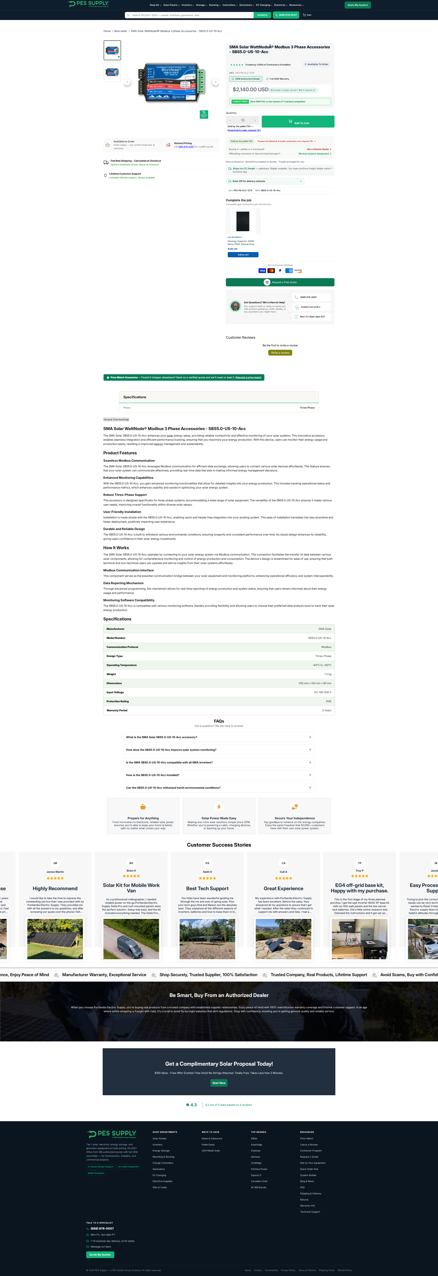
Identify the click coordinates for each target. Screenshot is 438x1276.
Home (107, 31)
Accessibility (271, 1270)
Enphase (255, 1150)
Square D (256, 1175)
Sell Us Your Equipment (312, 1163)
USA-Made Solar (211, 1150)
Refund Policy (345, 1270)
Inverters (187, 5)
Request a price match (248, 377)
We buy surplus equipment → (315, 153)
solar (170, 435)
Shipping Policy (327, 1270)
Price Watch (306, 1138)
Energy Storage (161, 1150)
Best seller (121, 31)
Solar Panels (170, 5)
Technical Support (310, 1211)
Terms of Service (307, 1270)
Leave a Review (309, 1144)
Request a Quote (309, 1156)
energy (158, 444)
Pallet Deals (208, 1144)
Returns (304, 1199)
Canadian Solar (259, 1181)
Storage (200, 5)
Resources (295, 5)
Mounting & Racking (163, 1156)
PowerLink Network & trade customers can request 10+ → (287, 141)
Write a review (280, 352)
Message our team (101, 1246)
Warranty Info (307, 1205)
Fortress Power (259, 1169)
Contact (258, 1270)
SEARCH (262, 15)
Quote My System (358, 5)
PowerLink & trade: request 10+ (244, 130)
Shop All (154, 5)
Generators (245, 5)
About (248, 1270)
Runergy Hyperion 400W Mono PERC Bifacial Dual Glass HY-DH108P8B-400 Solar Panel (241, 243)
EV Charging (263, 5)
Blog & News (307, 1181)
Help (126, 419)
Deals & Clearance (212, 1138)
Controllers (229, 5)
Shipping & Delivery (310, 1193)
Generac (255, 1156)
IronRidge (256, 1163)
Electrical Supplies (162, 1181)
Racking (213, 5)
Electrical (279, 5)
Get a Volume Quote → (319, 149)
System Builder (308, 1175)
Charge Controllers (163, 1163)
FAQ (302, 1187)
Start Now (219, 1083)
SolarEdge (256, 1144)
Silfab (254, 1138)
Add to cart (243, 254)
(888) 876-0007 (308, 297)
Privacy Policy (288, 1270)
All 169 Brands (258, 1187)
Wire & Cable (160, 1187)
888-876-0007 (186, 146)
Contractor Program (311, 1150)
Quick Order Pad (309, 1169)
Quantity (231, 112)
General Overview (113, 419)
